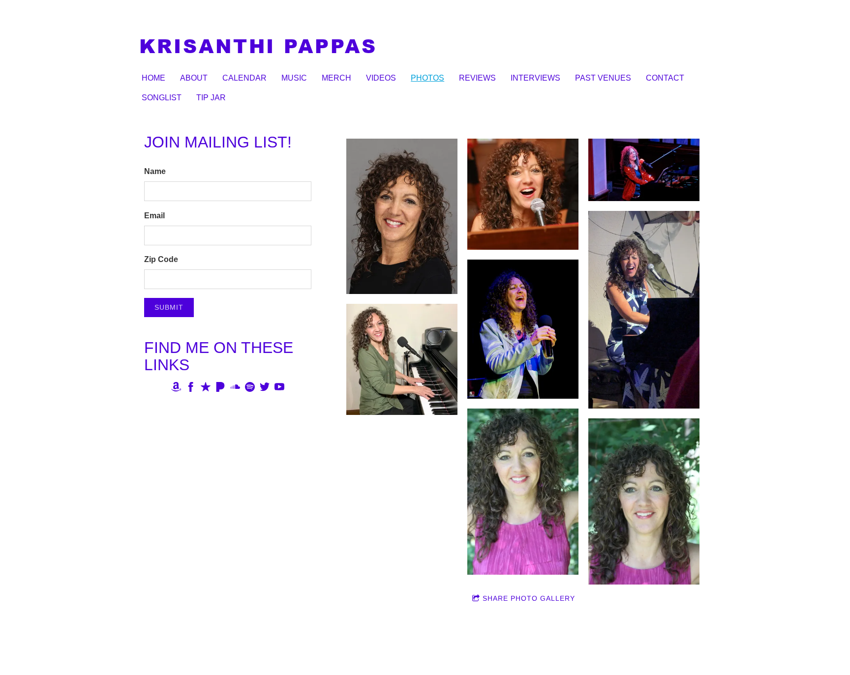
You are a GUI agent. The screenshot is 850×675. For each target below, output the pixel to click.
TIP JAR (211, 97)
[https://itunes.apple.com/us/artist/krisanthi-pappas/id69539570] (206, 388)
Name (155, 171)
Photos (427, 78)
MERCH (336, 78)
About (194, 78)
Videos (381, 78)
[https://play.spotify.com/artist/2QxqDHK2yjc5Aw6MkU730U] (250, 388)
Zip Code (161, 259)
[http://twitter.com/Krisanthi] (265, 388)
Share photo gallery (529, 598)
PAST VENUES (603, 78)
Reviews (477, 78)
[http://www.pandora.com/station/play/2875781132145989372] (220, 388)
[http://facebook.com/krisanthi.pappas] (191, 388)
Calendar (244, 78)
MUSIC (294, 78)
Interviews (535, 78)
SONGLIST (162, 97)
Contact (665, 78)
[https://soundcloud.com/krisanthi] (235, 388)
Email (154, 215)
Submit (168, 307)
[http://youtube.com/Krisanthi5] (279, 388)
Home (153, 78)
